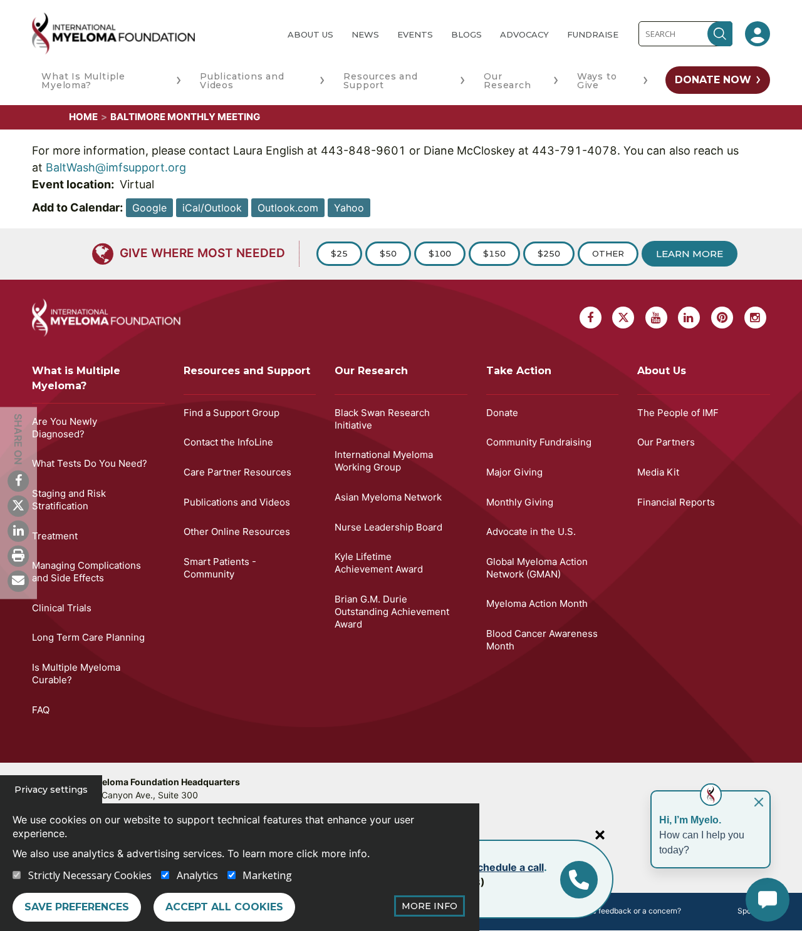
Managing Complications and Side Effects (86, 571)
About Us (310, 34)
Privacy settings (51, 789)
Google (149, 207)
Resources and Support (380, 81)
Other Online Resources (237, 531)
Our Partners (666, 442)
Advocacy (524, 34)
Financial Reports (676, 502)
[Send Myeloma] (18, 580)
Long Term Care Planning (88, 637)
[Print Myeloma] (18, 555)
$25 (339, 253)
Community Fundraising (538, 442)
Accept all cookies (224, 907)
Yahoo (349, 207)
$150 (494, 253)
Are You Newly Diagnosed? (64, 427)
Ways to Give (597, 81)
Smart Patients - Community (220, 568)
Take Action (518, 371)
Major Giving (514, 472)
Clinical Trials (61, 608)
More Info (429, 906)
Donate (502, 413)
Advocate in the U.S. (531, 531)
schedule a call (508, 867)
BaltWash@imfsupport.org (116, 167)
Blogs (466, 34)
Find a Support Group (231, 413)
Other (608, 253)
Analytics (197, 875)
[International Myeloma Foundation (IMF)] (150, 33)
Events (415, 34)
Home (83, 117)
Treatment (55, 536)
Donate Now (713, 80)
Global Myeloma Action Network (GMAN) (537, 568)
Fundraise (592, 34)
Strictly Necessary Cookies (90, 875)
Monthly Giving (519, 502)
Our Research (507, 81)
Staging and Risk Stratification (69, 499)
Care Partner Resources (237, 472)
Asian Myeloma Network (388, 497)
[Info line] (579, 879)
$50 (388, 253)
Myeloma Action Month (537, 603)
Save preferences (76, 907)
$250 (549, 253)
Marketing (267, 875)
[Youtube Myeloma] (656, 317)
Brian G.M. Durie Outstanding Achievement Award (392, 611)
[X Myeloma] (18, 505)
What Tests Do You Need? (89, 463)
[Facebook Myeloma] (18, 480)
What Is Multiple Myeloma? (83, 81)
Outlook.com (288, 207)
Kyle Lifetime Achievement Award (379, 563)
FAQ (40, 710)
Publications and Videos (242, 81)
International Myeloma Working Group (384, 461)
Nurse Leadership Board (388, 527)
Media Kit (658, 472)
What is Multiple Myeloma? (76, 378)
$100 (440, 253)
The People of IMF (678, 413)
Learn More (689, 254)
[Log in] (757, 33)
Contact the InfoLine (228, 442)
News (365, 34)
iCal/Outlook (212, 207)
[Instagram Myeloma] (755, 317)
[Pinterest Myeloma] (722, 317)
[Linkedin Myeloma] (18, 530)
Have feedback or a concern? (629, 910)
